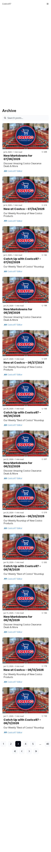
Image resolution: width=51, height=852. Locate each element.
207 (45, 459)
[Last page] (36, 751)
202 (45, 562)
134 (45, 716)
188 (45, 305)
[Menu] (47, 4)
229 (45, 359)
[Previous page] (22, 751)
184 (45, 613)
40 (47, 743)
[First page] (15, 751)
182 (45, 255)
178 (45, 666)
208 (45, 152)
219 (45, 205)
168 (45, 409)
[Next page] (29, 751)
